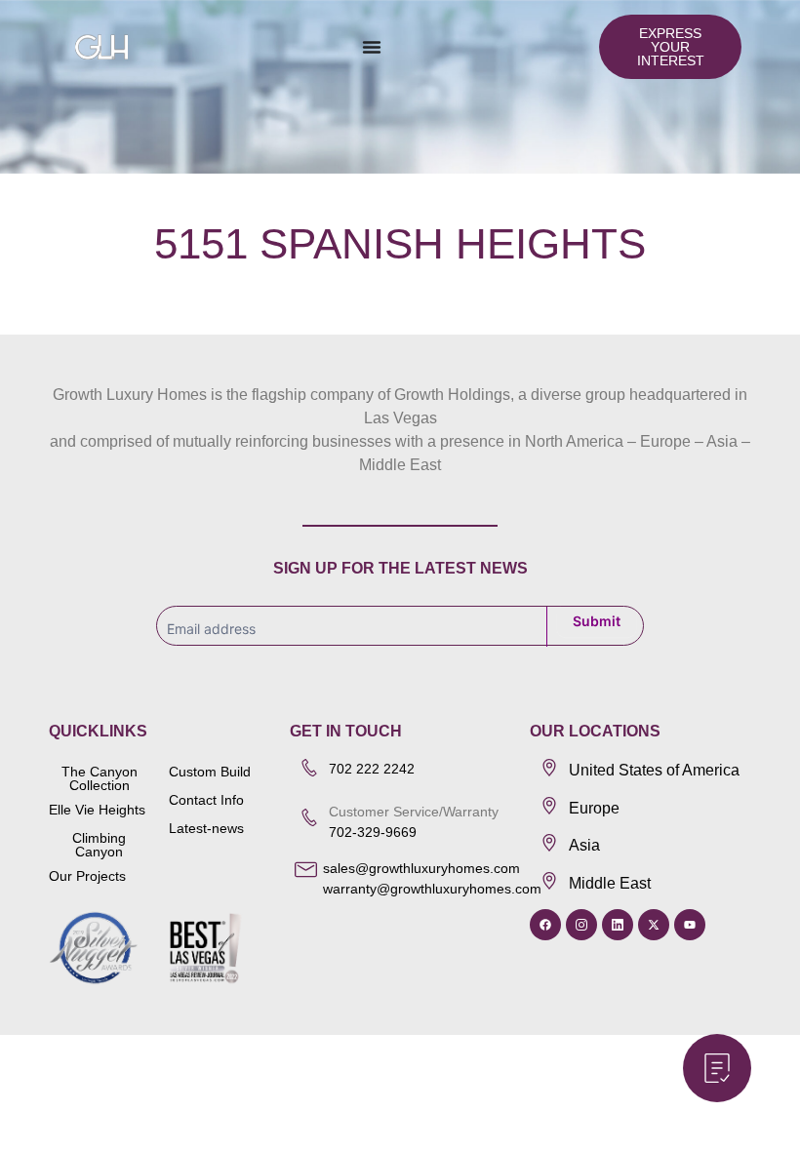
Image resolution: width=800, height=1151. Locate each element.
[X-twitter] (653, 924)
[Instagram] (581, 924)
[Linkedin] (617, 924)
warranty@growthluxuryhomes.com (432, 888)
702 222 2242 (372, 768)
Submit (596, 621)
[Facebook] (545, 924)
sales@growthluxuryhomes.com (421, 868)
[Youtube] (689, 924)
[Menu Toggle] (371, 47)
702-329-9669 (374, 832)
